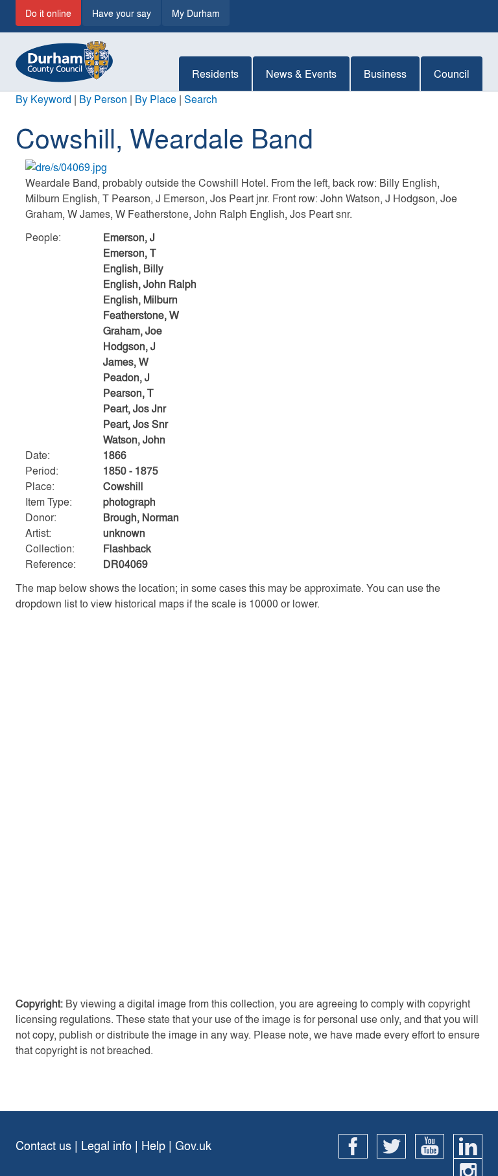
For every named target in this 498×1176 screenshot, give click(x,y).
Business (385, 73)
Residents (215, 73)
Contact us (43, 1145)
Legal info (106, 1145)
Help (153, 1145)
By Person (103, 98)
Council (451, 73)
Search (200, 98)
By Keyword (43, 98)
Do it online (48, 12)
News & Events (301, 73)
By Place (155, 98)
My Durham (196, 12)
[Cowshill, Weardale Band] (249, 167)
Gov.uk (193, 1145)
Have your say (121, 12)
